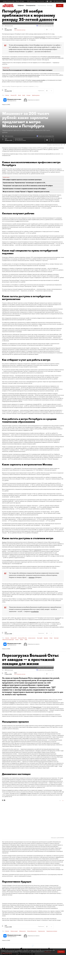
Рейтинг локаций (14, 931)
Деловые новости (31, 638)
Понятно (61, 951)
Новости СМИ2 (6, 104)
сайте (17, 221)
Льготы (4, 542)
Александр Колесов (39, 36)
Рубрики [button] (21, 5)
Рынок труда (39, 638)
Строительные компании (51, 931)
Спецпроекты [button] (31, 5)
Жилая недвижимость (31, 931)
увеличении (32, 622)
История (28, 95)
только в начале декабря (38, 80)
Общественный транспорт (8, 639)
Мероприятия (42, 5)
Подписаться (32, 1)
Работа (21, 639)
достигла (57, 618)
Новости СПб (13, 95)
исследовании (35, 611)
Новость (7, 95)
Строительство (41, 931)
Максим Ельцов (37, 707)
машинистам (37, 549)
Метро (51, 638)
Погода (19, 95)
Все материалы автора (19, 30)
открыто (40, 468)
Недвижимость (22, 931)
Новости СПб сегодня (22, 638)
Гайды (26, 639)
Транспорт (56, 638)
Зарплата (46, 638)
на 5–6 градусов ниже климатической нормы (28, 75)
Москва (16, 639)
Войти (59, 5)
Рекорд (23, 95)
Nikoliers (12, 702)
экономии (23, 588)
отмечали (31, 577)
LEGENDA (23, 793)
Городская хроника (35, 95)
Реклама (49, 5)
